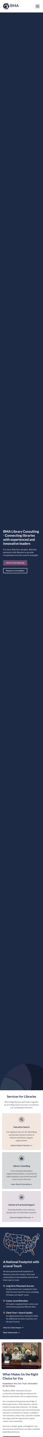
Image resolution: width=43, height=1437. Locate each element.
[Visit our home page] (11, 6)
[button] (37, 6)
